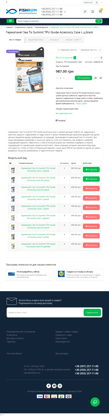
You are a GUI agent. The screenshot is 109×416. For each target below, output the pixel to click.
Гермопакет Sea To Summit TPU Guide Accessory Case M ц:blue (38, 188)
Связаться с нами (64, 335)
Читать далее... (82, 103)
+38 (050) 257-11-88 (51, 11)
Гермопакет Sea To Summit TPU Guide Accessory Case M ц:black (38, 179)
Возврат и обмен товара (67, 331)
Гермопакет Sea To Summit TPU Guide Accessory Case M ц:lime (38, 226)
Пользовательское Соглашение (21, 331)
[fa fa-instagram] (60, 386)
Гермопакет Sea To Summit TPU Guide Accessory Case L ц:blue (38, 207)
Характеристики (35, 39)
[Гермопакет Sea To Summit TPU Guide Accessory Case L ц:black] (29, 70)
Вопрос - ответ (73, 39)
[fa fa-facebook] (48, 386)
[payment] (40, 396)
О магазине (12, 335)
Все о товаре (15, 39)
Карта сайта (61, 338)
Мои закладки (62, 353)
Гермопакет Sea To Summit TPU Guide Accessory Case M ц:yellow (38, 245)
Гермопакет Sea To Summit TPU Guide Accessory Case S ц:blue (38, 197)
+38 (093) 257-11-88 (51, 14)
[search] (98, 21)
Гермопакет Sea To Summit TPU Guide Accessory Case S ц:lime (38, 235)
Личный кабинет (14, 353)
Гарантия (11, 341)
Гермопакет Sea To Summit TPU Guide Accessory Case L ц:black (38, 169)
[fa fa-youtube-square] (54, 386)
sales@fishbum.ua (32, 373)
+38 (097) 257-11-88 (51, 8)
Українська (88, 2)
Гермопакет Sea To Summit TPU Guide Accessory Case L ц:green (38, 216)
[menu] (10, 21)
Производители (63, 341)
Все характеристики (64, 113)
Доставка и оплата (15, 338)
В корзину (92, 169)
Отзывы (54, 39)
